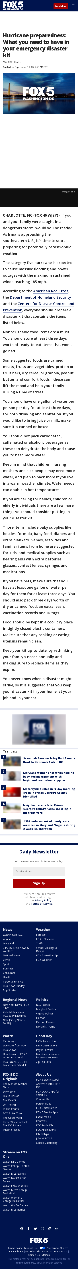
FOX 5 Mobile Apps (47, 1112)
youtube (22, 1228)
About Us (43, 1074)
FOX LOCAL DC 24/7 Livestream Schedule (15, 1063)
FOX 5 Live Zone (12, 1113)
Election (40, 1018)
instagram (42, 1228)
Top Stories (10, 990)
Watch (8, 1036)
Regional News (15, 999)
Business (8, 968)
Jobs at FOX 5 (44, 1138)
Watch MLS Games (14, 1209)
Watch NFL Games (14, 1161)
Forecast (41, 934)
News (7, 929)
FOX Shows (9, 1050)
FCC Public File (44, 1125)
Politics (42, 999)
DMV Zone (9, 1091)
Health (17, 62)
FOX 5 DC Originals (10, 1076)
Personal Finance (13, 981)
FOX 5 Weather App (47, 955)
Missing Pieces (11, 1129)
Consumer (9, 973)
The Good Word (12, 1117)
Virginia (7, 939)
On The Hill (9, 1104)
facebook (29, 1228)
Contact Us (42, 1099)
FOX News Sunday (13, 986)
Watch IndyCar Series (15, 1185)
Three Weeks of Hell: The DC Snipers (15, 1123)
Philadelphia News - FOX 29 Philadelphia (14, 1014)
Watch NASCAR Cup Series (14, 1179)
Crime (6, 959)
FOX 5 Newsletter (46, 1108)
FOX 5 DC (8, 62)
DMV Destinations (47, 1045)
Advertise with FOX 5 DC (48, 1085)
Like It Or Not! (11, 1096)
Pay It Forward (44, 1050)
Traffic (40, 943)
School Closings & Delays (46, 949)
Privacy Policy (42, 900)
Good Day (44, 1036)
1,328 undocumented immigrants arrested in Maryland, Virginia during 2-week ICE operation (49, 825)
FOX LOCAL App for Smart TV (47, 1093)
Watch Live (61, 6)
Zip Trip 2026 (44, 1061)
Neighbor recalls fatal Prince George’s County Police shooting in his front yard (47, 808)
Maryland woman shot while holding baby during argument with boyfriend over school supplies (48, 776)
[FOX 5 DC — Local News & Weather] (13, 5)
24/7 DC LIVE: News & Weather (16, 949)
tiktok (49, 1228)
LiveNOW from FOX (14, 1045)
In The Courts (11, 1109)
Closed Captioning (46, 1142)
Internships (42, 1134)
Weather (43, 929)
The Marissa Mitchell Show (15, 1085)
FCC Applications (46, 1129)
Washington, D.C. (13, 934)
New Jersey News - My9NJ (14, 1021)
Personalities (43, 1103)
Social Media (43, 1116)
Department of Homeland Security (40, 297)
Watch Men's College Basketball (15, 1191)
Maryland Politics (46, 1009)
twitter (35, 1228)
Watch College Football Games (16, 1167)
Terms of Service (41, 903)
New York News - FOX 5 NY (16, 1006)
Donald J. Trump (45, 1026)
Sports (7, 964)
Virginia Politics (45, 1013)
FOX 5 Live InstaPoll (47, 1079)
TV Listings (9, 1041)
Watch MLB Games (14, 1173)
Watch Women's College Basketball (13, 1199)
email (56, 1228)
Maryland (8, 943)
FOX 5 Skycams (45, 939)
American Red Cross (50, 290)
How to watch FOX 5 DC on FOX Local (15, 1055)
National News (11, 955)
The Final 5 (9, 1100)
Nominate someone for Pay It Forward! (48, 1055)
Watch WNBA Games (15, 1205)
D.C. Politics (43, 1004)
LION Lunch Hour (46, 1041)
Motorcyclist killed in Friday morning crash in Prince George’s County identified (49, 792)
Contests (41, 1121)
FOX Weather (44, 959)
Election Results (45, 1022)
